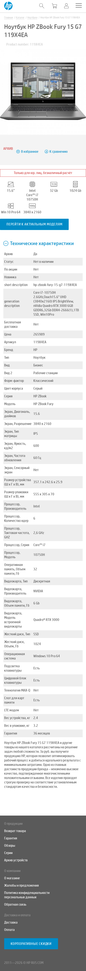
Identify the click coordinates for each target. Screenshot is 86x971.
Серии (8, 853)
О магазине (12, 878)
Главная (8, 17)
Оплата (9, 930)
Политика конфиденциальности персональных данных (26, 895)
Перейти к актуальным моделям (34, 224)
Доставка (11, 922)
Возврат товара (15, 831)
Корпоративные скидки (31, 944)
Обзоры (9, 845)
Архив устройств (16, 860)
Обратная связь (15, 904)
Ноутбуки (32, 17)
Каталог (20, 17)
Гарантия (10, 838)
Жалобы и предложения (21, 885)
